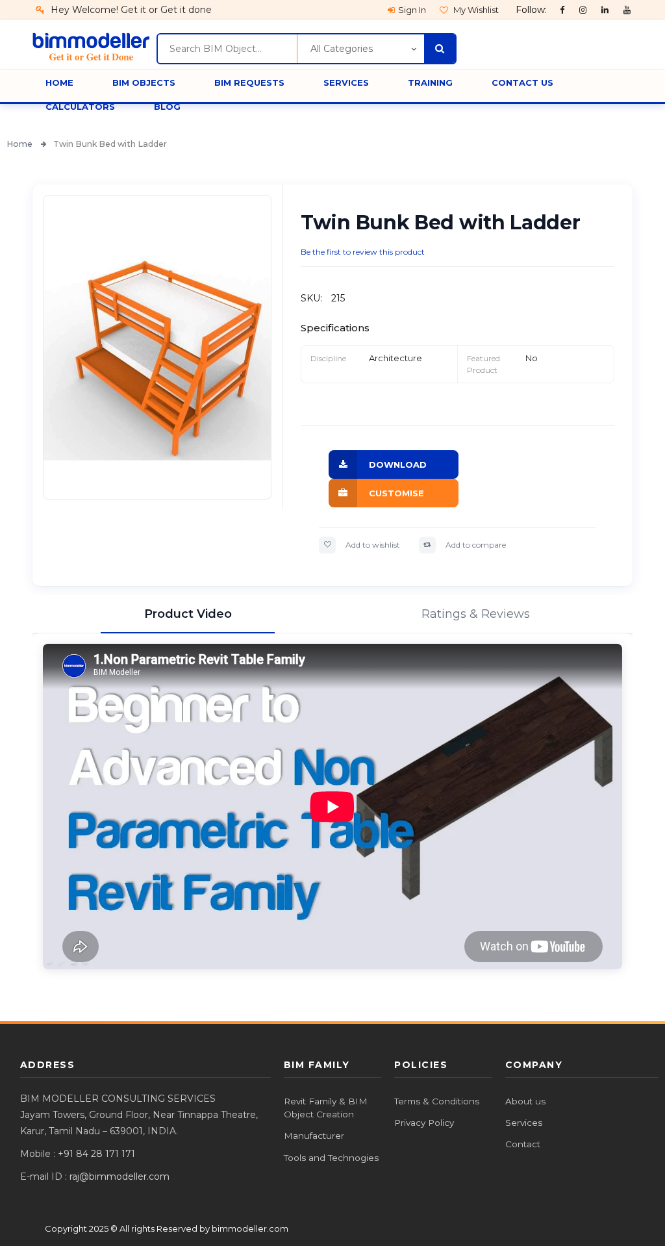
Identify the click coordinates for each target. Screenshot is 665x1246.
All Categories (341, 49)
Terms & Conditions (436, 1101)
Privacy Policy (424, 1122)
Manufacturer (314, 1135)
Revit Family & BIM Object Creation (326, 1107)
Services (523, 1122)
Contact (522, 1144)
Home (20, 144)
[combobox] (227, 48)
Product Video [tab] (188, 614)
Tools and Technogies (331, 1157)
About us (525, 1101)
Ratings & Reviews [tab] (475, 614)
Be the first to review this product (363, 252)
